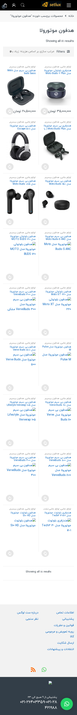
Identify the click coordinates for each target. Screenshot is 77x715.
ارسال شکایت (65, 643)
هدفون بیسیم (52, 66)
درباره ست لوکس (28, 613)
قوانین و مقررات (64, 625)
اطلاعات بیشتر (45, 166)
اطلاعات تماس (65, 613)
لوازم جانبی (66, 66)
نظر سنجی (32, 619)
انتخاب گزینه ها (44, 111)
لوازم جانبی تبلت (52, 508)
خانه (71, 16)
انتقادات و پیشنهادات (60, 649)
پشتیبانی (68, 619)
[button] (67, 704)
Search (22, 5)
